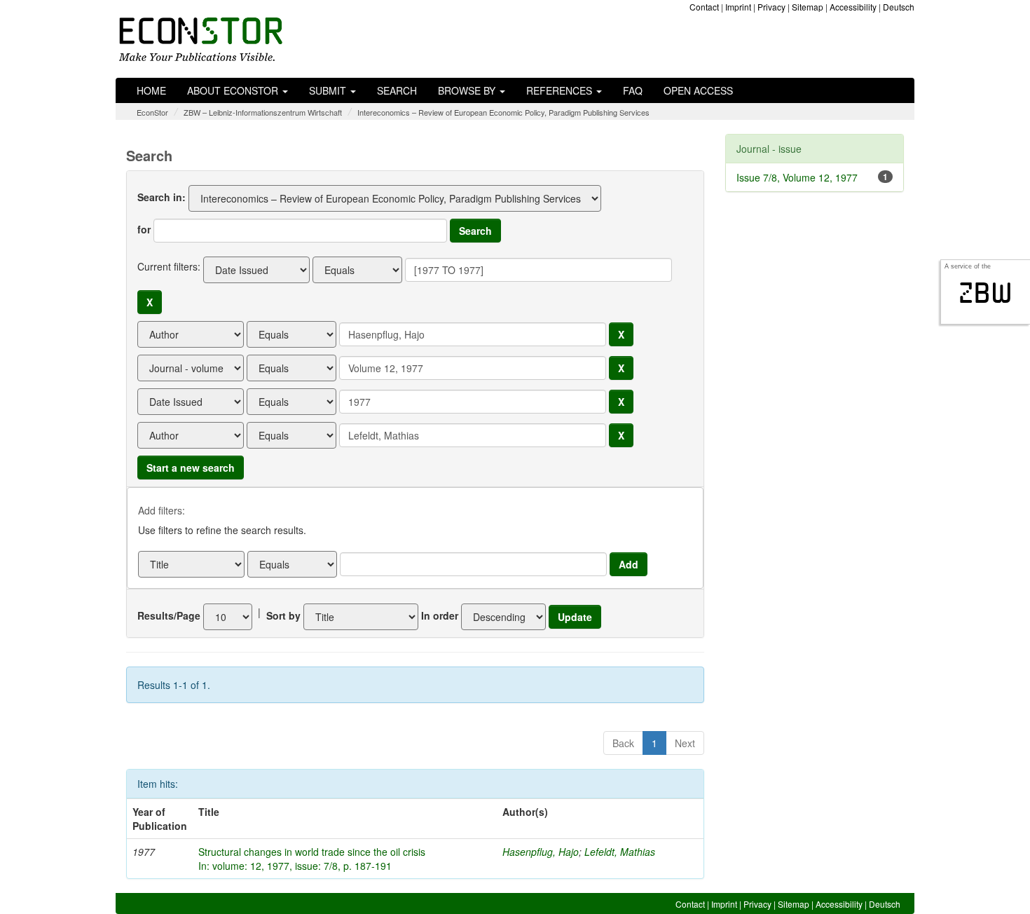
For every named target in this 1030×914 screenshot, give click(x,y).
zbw (985, 293)
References (560, 90)
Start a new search (190, 468)
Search (397, 90)
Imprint (738, 7)
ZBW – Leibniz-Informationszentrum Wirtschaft (263, 112)
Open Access (698, 90)
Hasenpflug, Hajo (540, 852)
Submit (329, 90)
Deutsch (898, 7)
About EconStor (234, 90)
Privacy (771, 7)
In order (439, 615)
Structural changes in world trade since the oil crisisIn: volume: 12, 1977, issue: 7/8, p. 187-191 (311, 859)
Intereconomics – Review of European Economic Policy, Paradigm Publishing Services (503, 112)
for (144, 229)
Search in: (161, 197)
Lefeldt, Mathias (619, 852)
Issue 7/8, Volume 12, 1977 (797, 177)
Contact (704, 7)
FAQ (633, 90)
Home (151, 90)
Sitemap (807, 7)
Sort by (283, 615)
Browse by (468, 90)
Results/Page (168, 615)
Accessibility (853, 7)
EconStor (152, 112)
